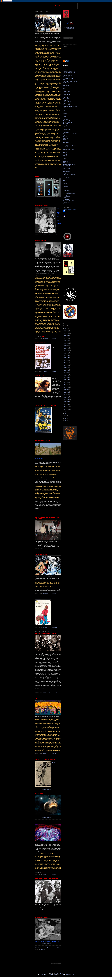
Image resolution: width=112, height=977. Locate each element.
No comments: (55, 371)
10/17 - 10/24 (66, 342)
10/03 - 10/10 (66, 343)
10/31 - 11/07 (66, 338)
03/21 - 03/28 (66, 391)
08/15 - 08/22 (66, 355)
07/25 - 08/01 (66, 360)
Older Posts (59, 947)
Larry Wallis (65, 126)
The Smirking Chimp (67, 120)
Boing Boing (65, 148)
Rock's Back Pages (67, 98)
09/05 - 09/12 (66, 350)
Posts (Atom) (42, 949)
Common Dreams (66, 128)
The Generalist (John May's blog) (69, 104)
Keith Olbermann (66, 139)
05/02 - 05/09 (66, 380)
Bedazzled (65, 155)
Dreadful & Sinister (66, 190)
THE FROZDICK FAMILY (41, 205)
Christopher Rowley (66, 103)
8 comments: (54, 692)
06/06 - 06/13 (66, 372)
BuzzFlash (65, 152)
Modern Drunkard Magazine (68, 122)
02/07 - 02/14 (66, 401)
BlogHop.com (59, 973)
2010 (65, 328)
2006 (65, 416)
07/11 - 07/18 (66, 364)
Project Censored (66, 168)
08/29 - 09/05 (66, 352)
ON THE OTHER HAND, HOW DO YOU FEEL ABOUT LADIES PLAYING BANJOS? (47, 758)
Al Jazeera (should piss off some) (69, 162)
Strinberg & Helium (66, 151)
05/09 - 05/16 (66, 379)
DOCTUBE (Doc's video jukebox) (69, 72)
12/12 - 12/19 (66, 333)
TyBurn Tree (65, 97)
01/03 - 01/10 (66, 409)
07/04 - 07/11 (66, 365)
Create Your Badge (73, 209)
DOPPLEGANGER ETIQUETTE (43, 598)
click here (46, 909)
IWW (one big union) (67, 171)
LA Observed (65, 119)
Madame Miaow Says (67, 95)
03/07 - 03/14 (66, 394)
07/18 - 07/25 (66, 362)
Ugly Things (65, 110)
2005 (65, 418)
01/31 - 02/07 (66, 402)
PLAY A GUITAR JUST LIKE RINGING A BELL (47, 878)
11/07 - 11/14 (66, 336)
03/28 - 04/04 (66, 389)
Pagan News (65, 203)
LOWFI (64, 92)
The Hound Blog (66, 116)
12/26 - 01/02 (66, 330)
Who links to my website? (68, 229)
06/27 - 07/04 (66, 367)
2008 (65, 413)
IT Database (65, 79)
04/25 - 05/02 (66, 382)
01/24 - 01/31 (66, 404)
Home (48, 947)
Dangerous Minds (66, 94)
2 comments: (54, 234)
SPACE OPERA (39, 793)
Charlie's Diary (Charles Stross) (69, 174)
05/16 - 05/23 (66, 377)
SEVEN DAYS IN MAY (40, 343)
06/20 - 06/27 (66, 369)
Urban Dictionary (66, 177)
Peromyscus (65, 141)
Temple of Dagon (66, 199)
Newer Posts (37, 947)
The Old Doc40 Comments (68, 78)
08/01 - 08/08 (66, 358)
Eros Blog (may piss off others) (69, 164)
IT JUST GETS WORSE (41, 13)
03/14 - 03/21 (66, 392)
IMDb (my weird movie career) (68, 154)
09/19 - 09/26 (66, 347)
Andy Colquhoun (66, 85)
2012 (65, 325)
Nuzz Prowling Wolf (66, 192)
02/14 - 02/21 (66, 399)
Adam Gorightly (66, 142)
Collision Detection (66, 100)
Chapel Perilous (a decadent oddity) (69, 200)
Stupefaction (65, 138)
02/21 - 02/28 (66, 397)
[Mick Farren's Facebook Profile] (64, 211)
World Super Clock (66, 76)
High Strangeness (66, 197)
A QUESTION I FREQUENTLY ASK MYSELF (46, 405)
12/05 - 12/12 (66, 335)
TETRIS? (37, 176)
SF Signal (65, 173)
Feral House (65, 176)
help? (72, 974)
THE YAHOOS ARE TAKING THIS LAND (45, 633)
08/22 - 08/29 (66, 353)
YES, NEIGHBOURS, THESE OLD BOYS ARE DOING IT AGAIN (47, 518)
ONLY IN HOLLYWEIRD (41, 554)
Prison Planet (65, 186)
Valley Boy (65, 88)
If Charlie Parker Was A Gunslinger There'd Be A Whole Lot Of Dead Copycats (69, 145)
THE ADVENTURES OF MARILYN (69, 71)
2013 (65, 323)
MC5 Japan (65, 113)
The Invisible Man (66, 129)
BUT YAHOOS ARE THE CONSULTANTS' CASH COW (48, 697)
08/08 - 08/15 (66, 357)
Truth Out (65, 183)
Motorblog (65, 159)
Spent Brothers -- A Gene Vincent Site (70, 133)
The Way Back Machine (67, 91)
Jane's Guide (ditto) (66, 165)
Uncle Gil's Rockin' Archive (68, 117)
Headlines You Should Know (68, 149)
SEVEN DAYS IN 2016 (40, 240)
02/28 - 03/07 (66, 396)
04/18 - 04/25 (66, 384)
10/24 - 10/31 (66, 340)
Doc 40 (56, 5)
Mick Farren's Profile (66, 209)
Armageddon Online (67, 136)
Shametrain (65, 180)
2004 (65, 420)
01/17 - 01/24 (66, 406)
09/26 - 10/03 (66, 345)
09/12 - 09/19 (66, 348)
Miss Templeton (66, 114)
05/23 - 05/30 (66, 375)
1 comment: (54, 338)
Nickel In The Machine (67, 101)
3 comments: (54, 171)
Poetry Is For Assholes (67, 170)
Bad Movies (65, 161)
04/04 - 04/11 (66, 387)
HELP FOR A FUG (39, 375)
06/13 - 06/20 (66, 370)
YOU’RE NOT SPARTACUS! (42, 440)
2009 (65, 411)
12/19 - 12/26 (66, 331)
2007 (65, 415)
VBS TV (64, 135)
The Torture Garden (66, 202)
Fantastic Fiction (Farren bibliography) (70, 81)
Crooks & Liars (66, 167)
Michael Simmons (66, 184)
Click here (36, 199)
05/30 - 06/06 (66, 374)
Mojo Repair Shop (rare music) (69, 193)
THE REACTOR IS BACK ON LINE (44, 823)
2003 (65, 421)
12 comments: (55, 512)
